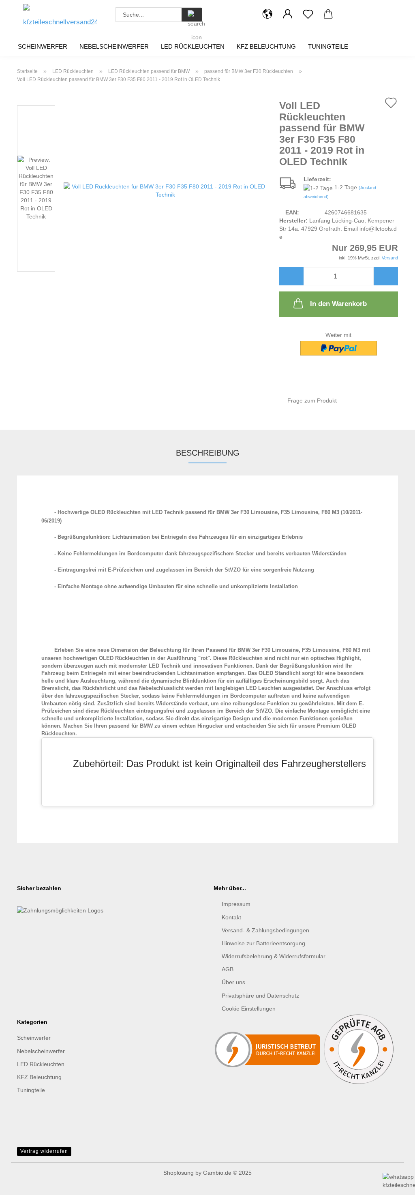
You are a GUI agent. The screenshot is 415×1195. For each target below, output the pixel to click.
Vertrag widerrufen (44, 1151)
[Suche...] (192, 14)
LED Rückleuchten (193, 46)
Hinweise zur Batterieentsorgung (263, 943)
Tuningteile (328, 46)
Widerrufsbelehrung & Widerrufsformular (273, 956)
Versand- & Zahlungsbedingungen (265, 930)
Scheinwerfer (42, 46)
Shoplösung (178, 1172)
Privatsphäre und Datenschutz (260, 995)
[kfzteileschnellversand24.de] (60, 18)
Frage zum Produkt (312, 400)
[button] (267, 14)
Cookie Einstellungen (249, 1008)
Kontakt (231, 917)
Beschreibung (208, 452)
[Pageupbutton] (22, 1150)
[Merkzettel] (308, 14)
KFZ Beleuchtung (266, 46)
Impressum (236, 904)
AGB (227, 969)
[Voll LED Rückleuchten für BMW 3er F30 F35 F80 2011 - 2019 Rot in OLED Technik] (165, 190)
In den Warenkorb (338, 304)
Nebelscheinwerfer (114, 46)
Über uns (233, 982)
